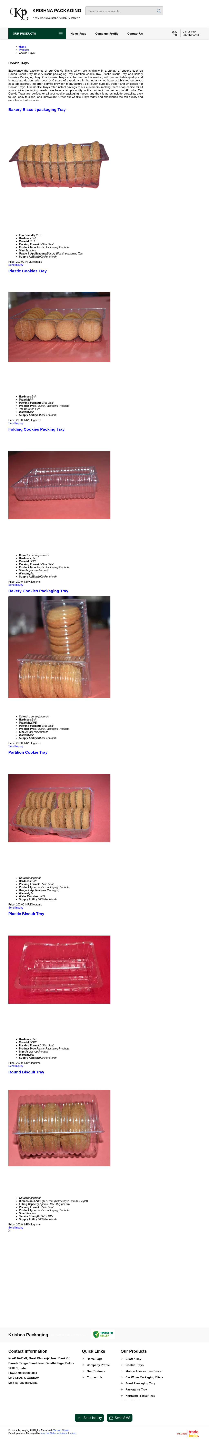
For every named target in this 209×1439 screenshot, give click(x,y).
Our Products (24, 33)
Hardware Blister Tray (140, 1395)
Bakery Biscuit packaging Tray (37, 109)
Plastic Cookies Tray (27, 271)
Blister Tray (133, 1358)
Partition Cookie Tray (28, 752)
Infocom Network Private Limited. (59, 1433)
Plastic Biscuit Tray (26, 914)
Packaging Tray (136, 1389)
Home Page (78, 33)
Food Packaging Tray (140, 1383)
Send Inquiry (15, 264)
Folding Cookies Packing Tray (36, 429)
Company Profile (106, 33)
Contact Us (135, 33)
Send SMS (122, 1418)
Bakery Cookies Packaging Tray (38, 591)
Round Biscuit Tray (26, 1072)
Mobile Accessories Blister (144, 1371)
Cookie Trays (135, 1365)
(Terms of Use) (60, 1430)
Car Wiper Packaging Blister (145, 1377)
